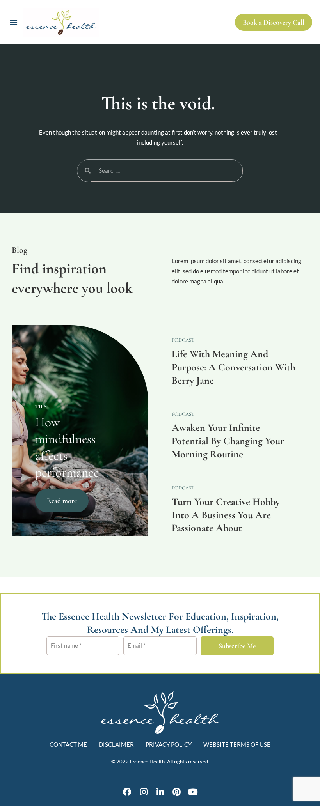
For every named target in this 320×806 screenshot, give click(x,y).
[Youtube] (192, 792)
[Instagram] (143, 792)
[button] (14, 22)
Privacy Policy (169, 745)
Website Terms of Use (236, 745)
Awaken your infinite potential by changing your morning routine (228, 441)
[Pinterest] (176, 792)
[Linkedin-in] (160, 792)
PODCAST (183, 340)
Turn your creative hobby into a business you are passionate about (226, 515)
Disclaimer (116, 745)
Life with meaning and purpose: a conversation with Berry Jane (233, 367)
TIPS (40, 406)
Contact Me (68, 745)
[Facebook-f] (127, 792)
